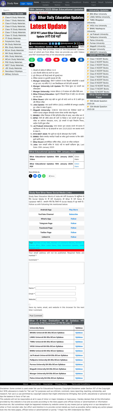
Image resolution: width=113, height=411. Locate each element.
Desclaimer (48, 384)
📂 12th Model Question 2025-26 (97, 107)
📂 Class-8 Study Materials (13, 23)
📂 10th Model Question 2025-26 (97, 102)
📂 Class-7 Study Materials (13, 20)
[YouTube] (56, 60)
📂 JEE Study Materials (12, 68)
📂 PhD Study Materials (12, 62)
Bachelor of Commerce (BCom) (62, 243)
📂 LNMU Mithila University (98, 17)
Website (32, 299)
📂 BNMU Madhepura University (96, 29)
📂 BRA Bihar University (97, 14)
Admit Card (93, 3)
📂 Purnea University (96, 43)
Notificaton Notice (57, 3)
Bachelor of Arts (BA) (42, 243)
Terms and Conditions (81, 384)
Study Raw (12, 3)
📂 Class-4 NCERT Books (97, 68)
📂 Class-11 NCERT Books (98, 89)
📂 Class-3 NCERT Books (97, 65)
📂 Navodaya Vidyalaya (12, 71)
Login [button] (23, 4)
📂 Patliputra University (97, 37)
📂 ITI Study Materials (11, 38)
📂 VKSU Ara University (97, 25)
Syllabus (108, 2)
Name (32, 288)
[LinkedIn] (81, 60)
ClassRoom (76, 2)
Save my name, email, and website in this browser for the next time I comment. (56, 308)
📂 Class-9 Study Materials (13, 26)
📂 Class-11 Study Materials (14, 32)
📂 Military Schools (10, 74)
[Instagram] (48, 60)
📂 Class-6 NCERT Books (97, 74)
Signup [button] (29, 4)
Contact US (36, 384)
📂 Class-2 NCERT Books (97, 62)
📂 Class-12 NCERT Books (98, 92)
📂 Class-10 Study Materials (14, 29)
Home (37, 2)
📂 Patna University (95, 40)
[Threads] (32, 65)
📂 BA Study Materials (11, 44)
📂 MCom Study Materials (13, 59)
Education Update (45, 3)
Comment (33, 260)
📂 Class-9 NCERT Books (97, 83)
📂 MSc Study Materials (12, 56)
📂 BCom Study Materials (13, 50)
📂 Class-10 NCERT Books (98, 86)
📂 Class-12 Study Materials (14, 35)
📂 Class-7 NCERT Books (97, 77)
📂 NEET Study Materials (12, 65)
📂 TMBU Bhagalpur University (95, 21)
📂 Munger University (96, 49)
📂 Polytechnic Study (11, 41)
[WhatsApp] (32, 60)
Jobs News (67, 3)
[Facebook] (65, 60)
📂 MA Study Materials (12, 53)
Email (32, 294)
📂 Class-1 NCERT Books (97, 59)
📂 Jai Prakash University (97, 34)
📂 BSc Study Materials (12, 47)
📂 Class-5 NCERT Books (97, 71)
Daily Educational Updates (68, 245)
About (25, 384)
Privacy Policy (61, 384)
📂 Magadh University (96, 46)
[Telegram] (40, 60)
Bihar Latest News (48, 245)
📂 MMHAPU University (97, 52)
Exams (86, 2)
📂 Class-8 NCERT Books (97, 80)
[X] (73, 60)
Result (100, 2)
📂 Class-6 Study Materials (13, 17)
